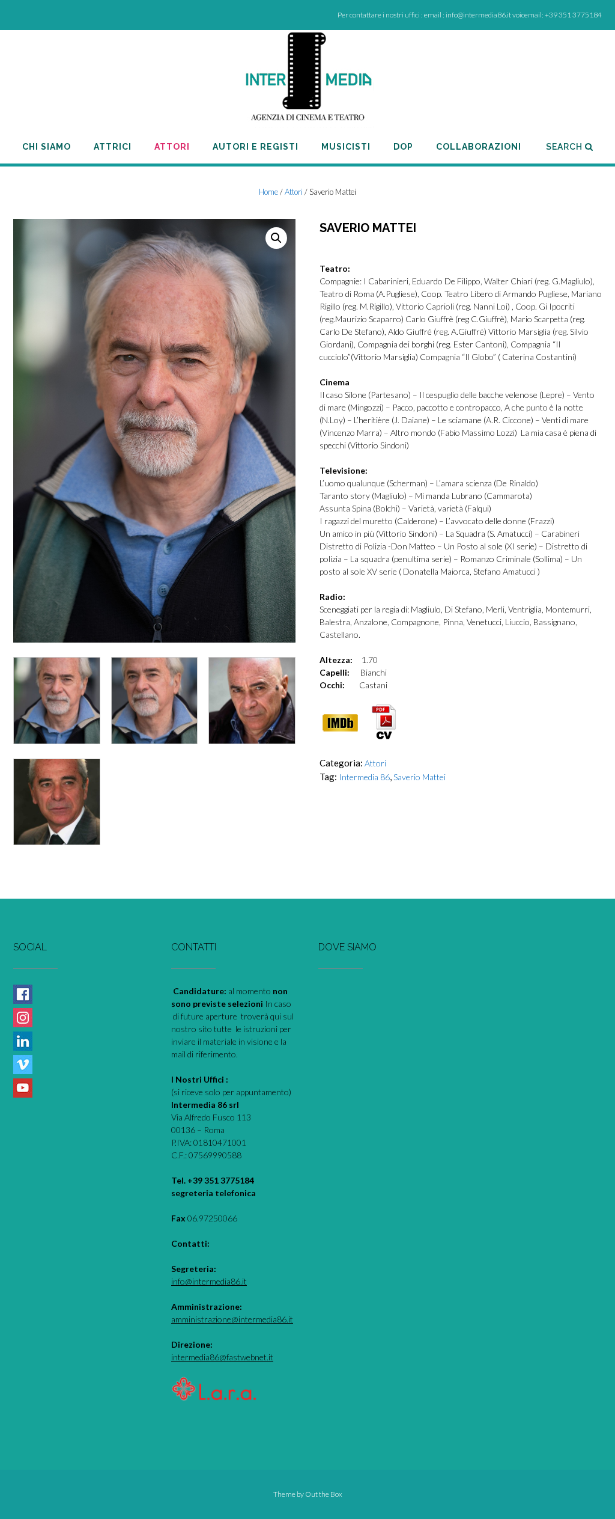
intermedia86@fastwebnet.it (222, 1357)
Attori (294, 192)
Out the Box (323, 1494)
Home (268, 192)
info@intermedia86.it (209, 1281)
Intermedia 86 (364, 777)
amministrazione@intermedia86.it (232, 1319)
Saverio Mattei (419, 777)
